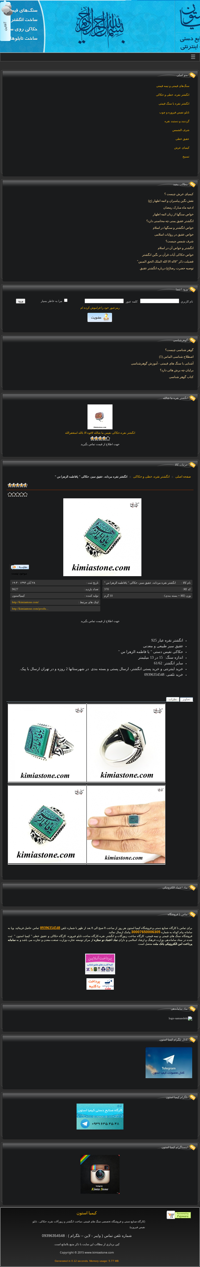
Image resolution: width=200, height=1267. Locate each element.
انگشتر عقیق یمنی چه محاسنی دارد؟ (169, 221)
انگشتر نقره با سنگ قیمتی (174, 103)
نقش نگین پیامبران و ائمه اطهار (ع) (170, 201)
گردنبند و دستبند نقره (177, 121)
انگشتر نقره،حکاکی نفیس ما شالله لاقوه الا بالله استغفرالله (100, 432)
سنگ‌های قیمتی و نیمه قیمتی (172, 85)
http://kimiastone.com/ (25, 602)
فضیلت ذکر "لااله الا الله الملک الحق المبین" (165, 261)
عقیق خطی (182, 138)
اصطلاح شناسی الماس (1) (176, 357)
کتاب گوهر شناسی (181, 377)
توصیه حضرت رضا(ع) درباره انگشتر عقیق (166, 268)
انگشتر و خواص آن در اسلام (175, 248)
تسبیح (186, 156)
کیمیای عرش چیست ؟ (178, 194)
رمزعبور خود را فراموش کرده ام (100, 307)
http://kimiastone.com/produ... (30, 608)
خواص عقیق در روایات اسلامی (173, 234)
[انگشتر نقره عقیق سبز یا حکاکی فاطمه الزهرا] (126, 780)
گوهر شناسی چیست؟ (179, 350)
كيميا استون (87, 1213)
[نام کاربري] (159, 300)
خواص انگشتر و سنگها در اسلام (173, 228)
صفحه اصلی (183, 476)
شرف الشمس (180, 130)
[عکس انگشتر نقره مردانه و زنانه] (47, 862)
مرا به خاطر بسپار (52, 300)
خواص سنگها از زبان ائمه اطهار (173, 214)
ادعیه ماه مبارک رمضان (178, 207)
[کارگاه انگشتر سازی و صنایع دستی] (126, 862)
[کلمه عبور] (104, 300)
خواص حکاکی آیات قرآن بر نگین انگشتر (167, 255)
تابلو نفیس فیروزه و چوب (174, 112)
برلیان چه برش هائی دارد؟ (176, 370)
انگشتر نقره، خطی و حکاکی (172, 94)
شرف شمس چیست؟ (179, 241)
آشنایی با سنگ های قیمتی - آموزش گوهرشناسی (162, 363)
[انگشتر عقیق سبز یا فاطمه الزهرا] (47, 780)
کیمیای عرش (181, 147)
